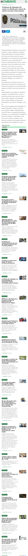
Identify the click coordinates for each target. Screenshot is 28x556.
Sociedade (4, 4)
